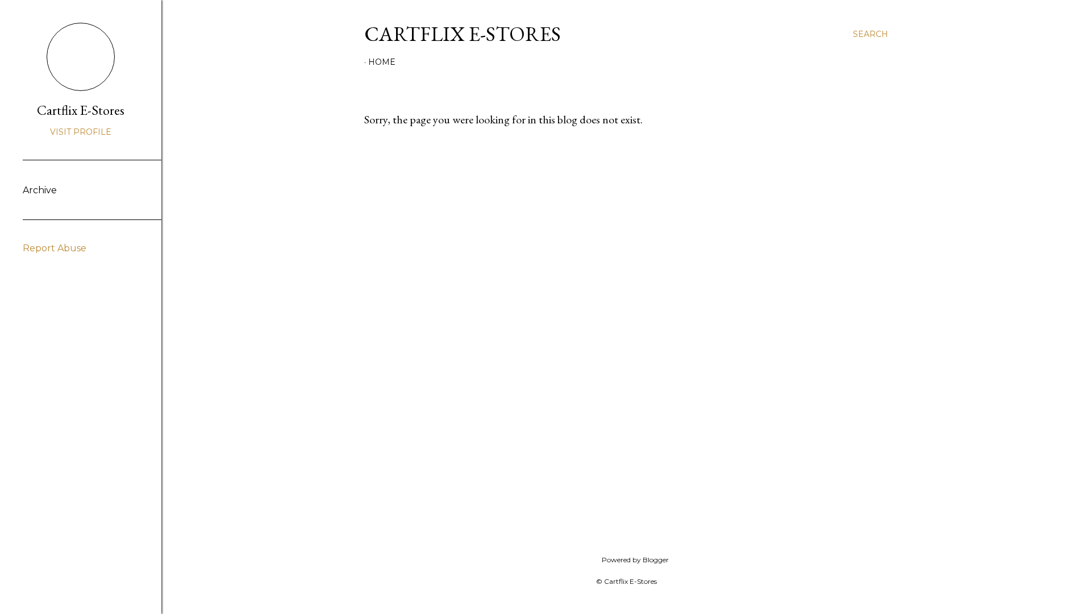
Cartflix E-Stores (462, 33)
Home (381, 62)
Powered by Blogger (635, 559)
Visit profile (80, 132)
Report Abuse (54, 248)
